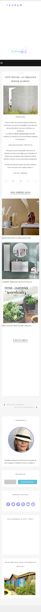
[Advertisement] (20, 21)
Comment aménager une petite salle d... (17, 282)
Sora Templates (17, 609)
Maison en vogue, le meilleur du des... (17, 238)
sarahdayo (23, 173)
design (21, 73)
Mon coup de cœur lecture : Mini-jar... (17, 326)
